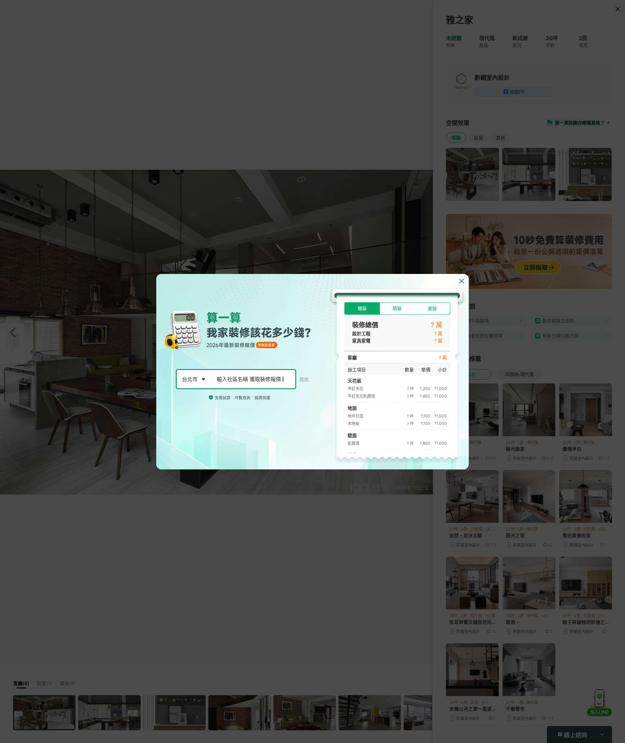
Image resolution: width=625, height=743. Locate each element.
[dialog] (312, 371)
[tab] (362, 308)
